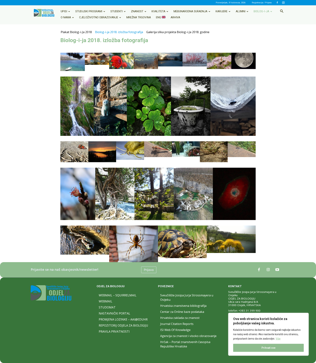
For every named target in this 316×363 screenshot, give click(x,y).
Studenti (116, 11)
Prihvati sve (268, 347)
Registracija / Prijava (262, 2)
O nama (66, 17)
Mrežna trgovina (138, 17)
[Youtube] (277, 269)
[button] (281, 12)
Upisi (64, 11)
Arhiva (175, 17)
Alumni (240, 11)
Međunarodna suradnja (190, 11)
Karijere (221, 11)
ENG (159, 17)
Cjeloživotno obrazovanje (98, 17)
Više (278, 338)
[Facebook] (277, 2)
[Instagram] (283, 2)
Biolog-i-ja (261, 11)
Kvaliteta (158, 11)
